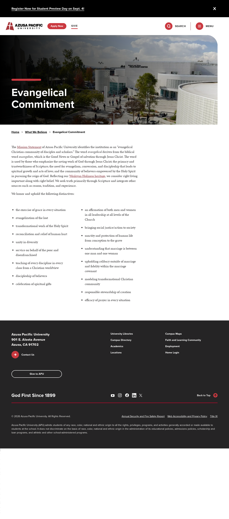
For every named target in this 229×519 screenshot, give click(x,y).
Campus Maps (173, 334)
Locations (116, 352)
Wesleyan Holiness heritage (87, 176)
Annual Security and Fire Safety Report (143, 416)
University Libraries (122, 334)
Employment (172, 346)
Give (74, 26)
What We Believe (36, 132)
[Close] (215, 8)
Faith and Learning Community (183, 340)
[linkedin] (134, 395)
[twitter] (141, 395)
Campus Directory (121, 340)
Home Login (172, 352)
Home (15, 132)
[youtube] (113, 395)
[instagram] (120, 395)
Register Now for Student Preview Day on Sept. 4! (47, 8)
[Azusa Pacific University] (24, 26)
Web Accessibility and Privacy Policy (187, 416)
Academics (117, 346)
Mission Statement (29, 147)
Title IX (214, 416)
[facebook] (127, 395)
